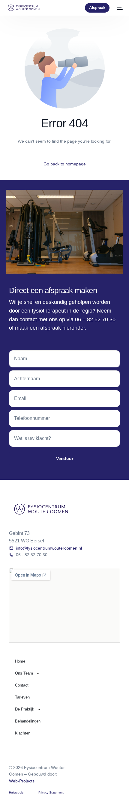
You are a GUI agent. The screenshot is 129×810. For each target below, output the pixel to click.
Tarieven (22, 697)
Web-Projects (21, 781)
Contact (21, 685)
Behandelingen (27, 721)
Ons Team (24, 673)
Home (20, 661)
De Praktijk (24, 709)
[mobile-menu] (119, 7)
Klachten (22, 733)
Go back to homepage (65, 164)
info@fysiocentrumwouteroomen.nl (49, 548)
